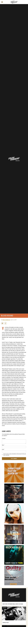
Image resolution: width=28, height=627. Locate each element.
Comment (4, 438)
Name (3, 445)
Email (3, 449)
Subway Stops (6, 622)
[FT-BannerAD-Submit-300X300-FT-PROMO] (14, 463)
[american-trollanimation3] (14, 504)
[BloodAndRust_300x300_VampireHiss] (14, 545)
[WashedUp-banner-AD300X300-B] (14, 484)
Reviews (4, 608)
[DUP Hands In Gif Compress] (14, 525)
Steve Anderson (6, 320)
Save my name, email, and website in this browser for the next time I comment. (14, 454)
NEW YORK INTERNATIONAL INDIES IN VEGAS (13, 604)
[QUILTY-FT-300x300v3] (14, 566)
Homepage (4, 607)
